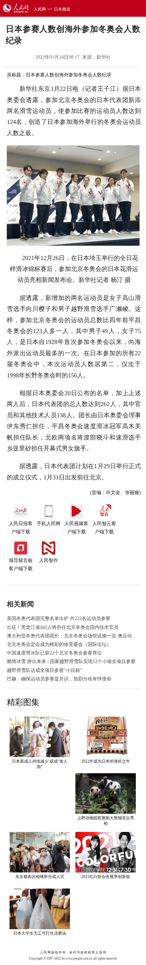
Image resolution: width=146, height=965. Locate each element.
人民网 (40, 9)
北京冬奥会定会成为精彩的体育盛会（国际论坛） (59, 644)
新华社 (103, 57)
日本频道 (62, 9)
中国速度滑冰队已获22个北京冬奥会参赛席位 (54, 653)
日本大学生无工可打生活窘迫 (39, 933)
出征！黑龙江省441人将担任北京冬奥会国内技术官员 (62, 627)
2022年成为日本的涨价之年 (105, 761)
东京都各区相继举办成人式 (39, 876)
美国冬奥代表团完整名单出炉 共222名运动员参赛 (58, 618)
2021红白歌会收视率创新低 (105, 876)
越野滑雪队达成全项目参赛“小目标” (44, 670)
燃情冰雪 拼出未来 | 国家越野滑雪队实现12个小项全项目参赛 (71, 661)
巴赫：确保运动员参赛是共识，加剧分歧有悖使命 (59, 678)
